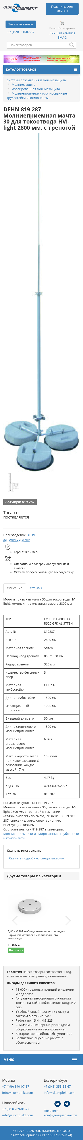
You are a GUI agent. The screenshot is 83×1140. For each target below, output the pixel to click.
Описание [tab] (14, 588)
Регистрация (66, 28)
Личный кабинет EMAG (62, 35)
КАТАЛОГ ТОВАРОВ (21, 69)
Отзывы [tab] (36, 588)
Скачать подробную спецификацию (36, 858)
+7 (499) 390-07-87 (20, 32)
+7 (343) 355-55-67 (57, 1086)
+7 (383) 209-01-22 (15, 1109)
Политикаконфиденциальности (60, 1113)
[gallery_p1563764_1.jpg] (13, 483)
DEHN (31, 535)
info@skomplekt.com (17, 1093)
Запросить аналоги (16, 540)
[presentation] (14, 921)
